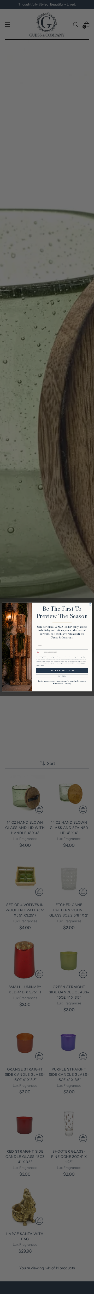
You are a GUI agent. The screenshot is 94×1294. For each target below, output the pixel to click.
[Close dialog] (90, 605)
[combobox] (40, 652)
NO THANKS (62, 676)
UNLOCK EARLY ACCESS (62, 670)
